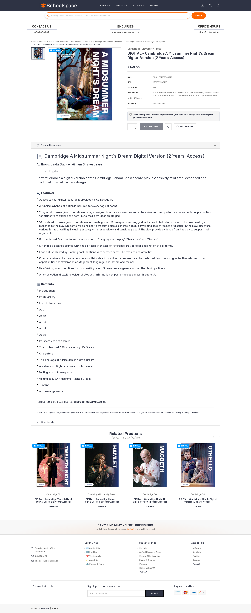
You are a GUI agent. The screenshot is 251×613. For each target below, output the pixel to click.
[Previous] (214, 437)
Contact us (131, 529)
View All (143, 572)
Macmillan (143, 548)
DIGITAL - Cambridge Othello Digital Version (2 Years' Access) (198, 500)
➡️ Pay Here (91, 552)
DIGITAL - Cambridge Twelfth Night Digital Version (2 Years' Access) (53, 500)
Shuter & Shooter (147, 560)
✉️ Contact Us (93, 548)
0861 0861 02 (41, 32)
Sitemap (55, 608)
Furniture (137, 5)
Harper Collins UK (147, 568)
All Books (103, 5)
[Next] (218, 437)
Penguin (143, 564)
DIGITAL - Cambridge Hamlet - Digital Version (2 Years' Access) (101, 500)
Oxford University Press (150, 552)
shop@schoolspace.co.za (125, 32)
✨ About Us (92, 560)
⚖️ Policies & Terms (95, 564)
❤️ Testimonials (93, 556)
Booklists (120, 5)
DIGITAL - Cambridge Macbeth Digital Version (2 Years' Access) (150, 500)
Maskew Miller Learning (149, 556)
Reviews (154, 5)
